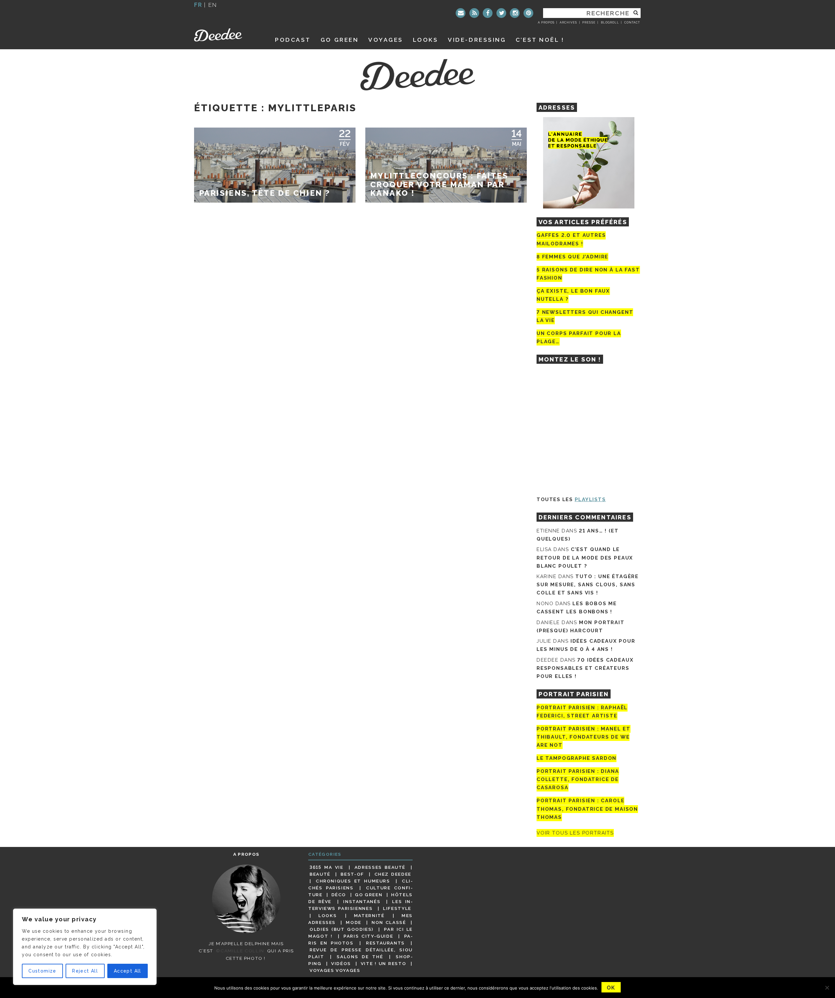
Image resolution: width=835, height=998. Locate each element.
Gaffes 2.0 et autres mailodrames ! (571, 239)
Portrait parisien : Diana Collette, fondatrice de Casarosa (578, 779)
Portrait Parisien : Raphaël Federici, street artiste (582, 712)
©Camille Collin (240, 950)
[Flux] (474, 13)
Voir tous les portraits (575, 833)
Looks (425, 39)
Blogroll (610, 22)
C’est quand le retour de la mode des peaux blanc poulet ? (585, 557)
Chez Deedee (392, 874)
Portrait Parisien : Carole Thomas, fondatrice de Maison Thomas (587, 809)
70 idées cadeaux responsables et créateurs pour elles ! (585, 668)
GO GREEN (339, 39)
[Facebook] (488, 13)
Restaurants (385, 942)
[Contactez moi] (460, 13)
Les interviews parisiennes (360, 905)
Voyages (385, 39)
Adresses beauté (380, 867)
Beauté (320, 874)
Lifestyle (397, 908)
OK (611, 988)
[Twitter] (501, 13)
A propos (546, 22)
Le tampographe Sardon (576, 758)
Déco (338, 894)
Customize (42, 971)
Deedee (227, 34)
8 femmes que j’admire (572, 257)
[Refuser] (827, 987)
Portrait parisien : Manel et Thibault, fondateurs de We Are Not (583, 737)
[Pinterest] (528, 13)
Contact (632, 22)
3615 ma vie (326, 867)
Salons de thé (360, 956)
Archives (568, 22)
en (212, 4)
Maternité (369, 915)
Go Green (368, 894)
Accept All (127, 971)
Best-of (352, 874)
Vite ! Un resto (383, 963)
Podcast (293, 39)
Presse (588, 22)
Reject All (85, 971)
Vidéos (341, 963)
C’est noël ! (540, 39)
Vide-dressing (477, 39)
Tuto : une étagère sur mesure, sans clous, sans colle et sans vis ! (588, 585)
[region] (85, 947)
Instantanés (361, 901)
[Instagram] (515, 13)
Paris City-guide (368, 936)
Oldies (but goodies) (341, 929)
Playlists (590, 499)
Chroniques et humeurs (353, 880)
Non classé (389, 922)
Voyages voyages (335, 970)
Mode (353, 922)
